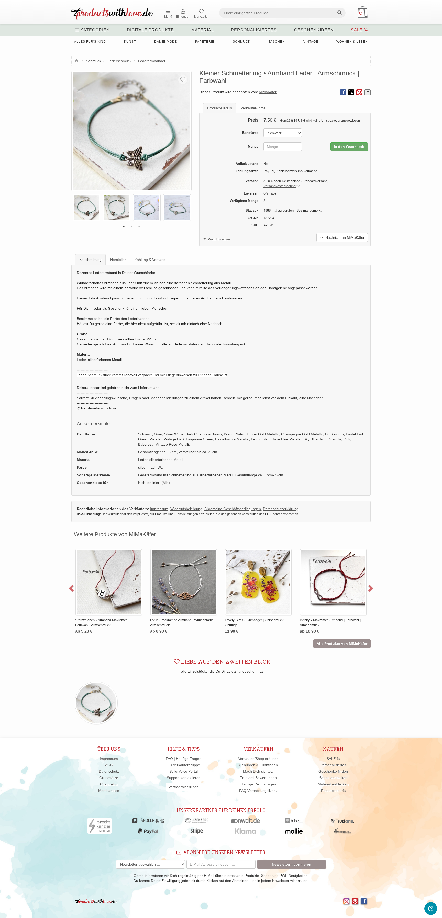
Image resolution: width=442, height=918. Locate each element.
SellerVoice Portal (183, 771)
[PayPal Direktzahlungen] (148, 832)
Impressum (109, 759)
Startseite (77, 60)
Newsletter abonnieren (291, 864)
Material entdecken (333, 784)
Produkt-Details (219, 108)
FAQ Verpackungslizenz (258, 791)
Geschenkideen (314, 30)
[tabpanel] (86, 207)
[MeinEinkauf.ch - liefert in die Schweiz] (342, 832)
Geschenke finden (333, 771)
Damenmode (165, 42)
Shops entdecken (333, 778)
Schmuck (241, 42)
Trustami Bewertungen (258, 778)
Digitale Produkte (150, 30)
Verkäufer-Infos (253, 108)
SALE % (359, 30)
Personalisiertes (254, 30)
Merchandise (108, 791)
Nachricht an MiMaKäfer (343, 237)
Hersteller (118, 259)
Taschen (277, 42)
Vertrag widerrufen (183, 787)
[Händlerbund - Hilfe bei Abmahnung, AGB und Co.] (148, 822)
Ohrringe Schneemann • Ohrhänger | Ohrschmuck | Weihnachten (325, 561)
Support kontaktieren (184, 778)
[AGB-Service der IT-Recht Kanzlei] (99, 827)
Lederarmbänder (151, 61)
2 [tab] (131, 226)
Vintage (310, 42)
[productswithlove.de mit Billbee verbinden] (294, 822)
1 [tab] (123, 226)
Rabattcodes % (333, 791)
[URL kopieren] (367, 92)
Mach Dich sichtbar (258, 771)
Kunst (130, 42)
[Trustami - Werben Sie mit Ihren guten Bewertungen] (342, 822)
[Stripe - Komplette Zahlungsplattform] (197, 832)
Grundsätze (108, 778)
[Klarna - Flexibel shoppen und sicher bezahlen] (245, 832)
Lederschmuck (119, 61)
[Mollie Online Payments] (294, 832)
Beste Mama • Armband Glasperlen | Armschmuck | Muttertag (251, 561)
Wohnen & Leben (352, 42)
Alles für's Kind (90, 42)
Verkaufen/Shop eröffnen (258, 759)
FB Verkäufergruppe (183, 765)
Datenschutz (109, 771)
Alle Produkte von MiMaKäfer (342, 644)
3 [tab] (139, 226)
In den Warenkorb (349, 147)
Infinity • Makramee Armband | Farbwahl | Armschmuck (104, 622)
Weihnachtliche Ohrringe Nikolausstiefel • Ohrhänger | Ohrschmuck (180, 561)
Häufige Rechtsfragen (258, 784)
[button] (279, 186)
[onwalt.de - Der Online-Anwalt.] (245, 822)
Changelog (109, 784)
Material (202, 30)
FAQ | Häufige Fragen (183, 759)
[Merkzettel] (182, 79)
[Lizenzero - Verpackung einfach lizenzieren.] (196, 822)
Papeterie (204, 42)
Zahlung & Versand (150, 259)
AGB (109, 765)
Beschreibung (90, 259)
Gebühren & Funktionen (258, 765)
